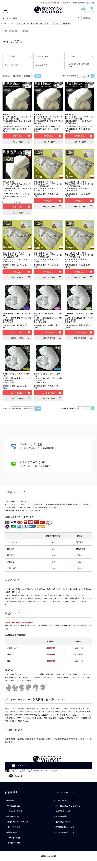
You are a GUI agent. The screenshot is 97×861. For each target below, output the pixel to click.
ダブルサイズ (55, 23)
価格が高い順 (28, 76)
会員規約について (63, 821)
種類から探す (13, 832)
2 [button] (88, 75)
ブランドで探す (13, 837)
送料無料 (66, 23)
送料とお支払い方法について (67, 805)
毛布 (32, 23)
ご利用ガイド (61, 800)
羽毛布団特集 (13, 31)
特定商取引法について (64, 827)
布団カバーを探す (14, 811)
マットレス (21, 23)
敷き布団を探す (13, 816)
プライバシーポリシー (64, 832)
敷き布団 (39, 23)
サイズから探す (13, 843)
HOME (5, 31)
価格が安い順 (16, 76)
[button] (79, 76)
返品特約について (63, 811)
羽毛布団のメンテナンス (17, 821)
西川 (46, 23)
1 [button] (83, 75)
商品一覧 (11, 800)
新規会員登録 (61, 816)
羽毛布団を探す (13, 805)
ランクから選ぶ (13, 827)
